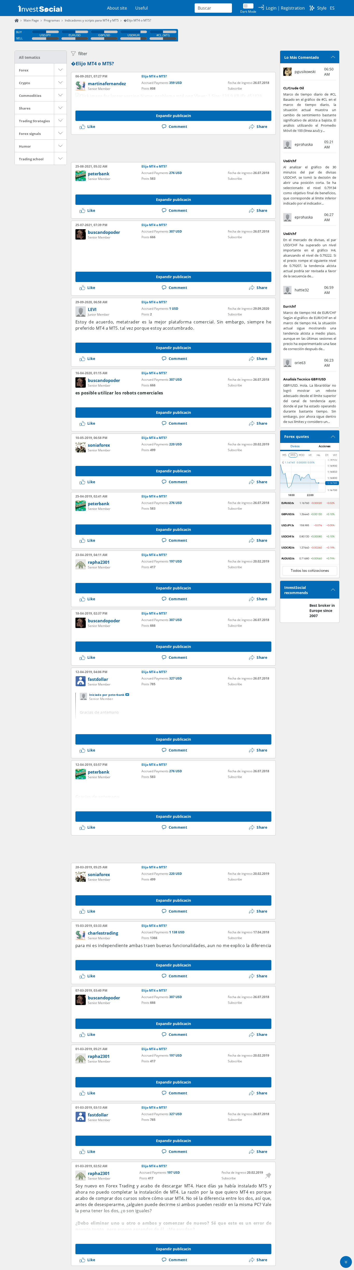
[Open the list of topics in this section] (60, 69)
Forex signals (30, 133)
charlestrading (103, 933)
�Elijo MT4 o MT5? (137, 20)
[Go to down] (346, 1262)
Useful (141, 8)
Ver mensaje (127, 694)
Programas (52, 20)
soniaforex (99, 445)
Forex (24, 70)
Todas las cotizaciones (310, 571)
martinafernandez (107, 83)
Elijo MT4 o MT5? (154, 76)
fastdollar (98, 679)
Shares (24, 108)
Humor (25, 146)
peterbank (98, 174)
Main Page (31, 20)
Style (322, 8)
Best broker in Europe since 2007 (322, 610)
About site (117, 8)
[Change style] (312, 8)
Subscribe (235, 88)
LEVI (92, 309)
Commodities (30, 95)
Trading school (31, 159)
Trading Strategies (34, 121)
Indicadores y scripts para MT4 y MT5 (92, 20)
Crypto (24, 83)
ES (332, 8)
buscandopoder (104, 232)
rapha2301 (99, 562)
